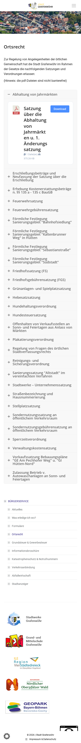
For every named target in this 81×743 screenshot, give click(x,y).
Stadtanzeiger (20, 583)
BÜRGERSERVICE (18, 501)
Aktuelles (17, 509)
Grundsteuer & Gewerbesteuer (29, 542)
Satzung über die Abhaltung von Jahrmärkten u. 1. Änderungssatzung (35, 128)
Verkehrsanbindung (23, 567)
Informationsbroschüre (25, 550)
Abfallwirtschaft (21, 575)
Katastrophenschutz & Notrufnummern (35, 559)
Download (60, 108)
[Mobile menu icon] (73, 5)
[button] (7, 736)
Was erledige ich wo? (24, 517)
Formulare (18, 526)
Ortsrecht (17, 534)
